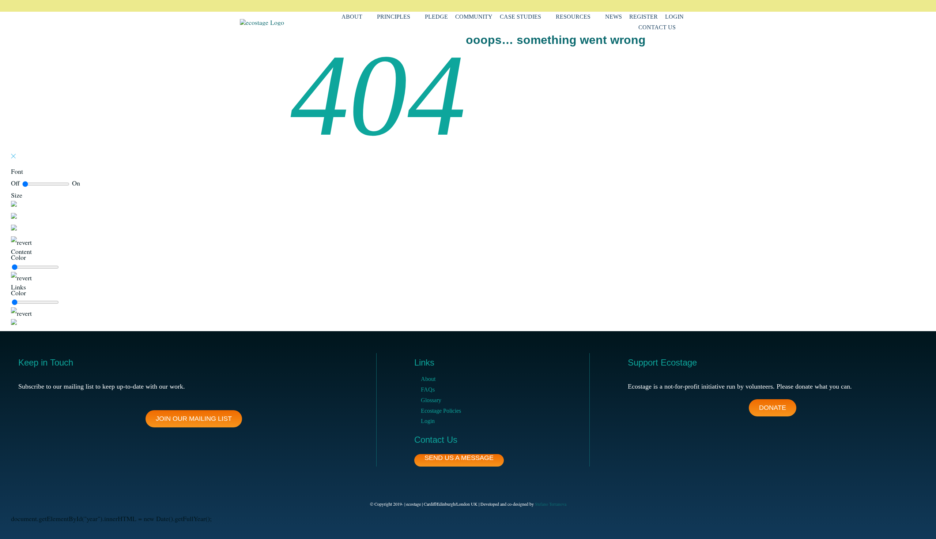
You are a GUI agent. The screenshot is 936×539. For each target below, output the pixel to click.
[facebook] (638, 6)
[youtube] (685, 6)
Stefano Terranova (550, 504)
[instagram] (662, 6)
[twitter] (650, 6)
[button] (685, 27)
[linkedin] (673, 6)
